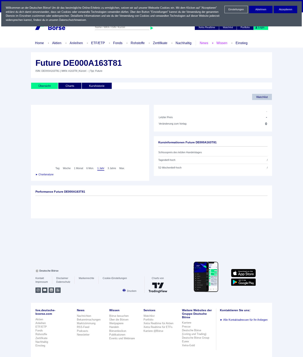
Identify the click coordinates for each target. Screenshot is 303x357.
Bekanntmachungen (89, 319)
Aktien (56, 43)
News (204, 43)
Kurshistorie (97, 85)
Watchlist (228, 27)
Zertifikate (160, 43)
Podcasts (82, 330)
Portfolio (245, 27)
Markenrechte (86, 278)
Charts (70, 85)
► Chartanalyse (44, 174)
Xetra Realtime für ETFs (158, 327)
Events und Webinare (122, 338)
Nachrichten (84, 315)
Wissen (221, 43)
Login (261, 27)
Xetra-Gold (188, 345)
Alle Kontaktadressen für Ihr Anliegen (244, 319)
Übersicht (44, 85)
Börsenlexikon (117, 330)
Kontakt (39, 278)
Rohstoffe (138, 43)
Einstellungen (236, 9)
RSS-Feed (83, 327)
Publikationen (117, 334)
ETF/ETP (98, 43)
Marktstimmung (86, 323)
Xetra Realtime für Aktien (158, 323)
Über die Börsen (118, 319)
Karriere (186, 322)
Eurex (185, 341)
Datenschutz (63, 281)
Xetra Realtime (206, 27)
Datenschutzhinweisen (72, 19)
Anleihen (76, 43)
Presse (186, 326)
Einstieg (242, 43)
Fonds (117, 43)
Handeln (114, 327)
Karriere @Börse (153, 330)
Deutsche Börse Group (195, 337)
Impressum (41, 281)
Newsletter (83, 334)
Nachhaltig (183, 43)
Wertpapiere (116, 323)
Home (39, 43)
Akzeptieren (285, 9)
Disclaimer (62, 278)
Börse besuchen (119, 315)
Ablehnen (260, 9)
